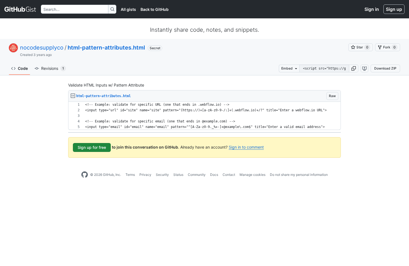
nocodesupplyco (41, 47)
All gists (128, 9)
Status (178, 175)
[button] (353, 68)
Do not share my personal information (299, 175)
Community (197, 175)
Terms (130, 175)
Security (162, 175)
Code (23, 68)
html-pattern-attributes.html (106, 47)
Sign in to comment (246, 147)
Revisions (52, 68)
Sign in (371, 9)
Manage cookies (252, 175)
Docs (214, 175)
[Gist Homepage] (20, 9)
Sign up (394, 9)
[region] (204, 116)
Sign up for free (92, 147)
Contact (229, 175)
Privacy (145, 175)
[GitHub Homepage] (84, 174)
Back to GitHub (155, 9)
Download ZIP (385, 68)
